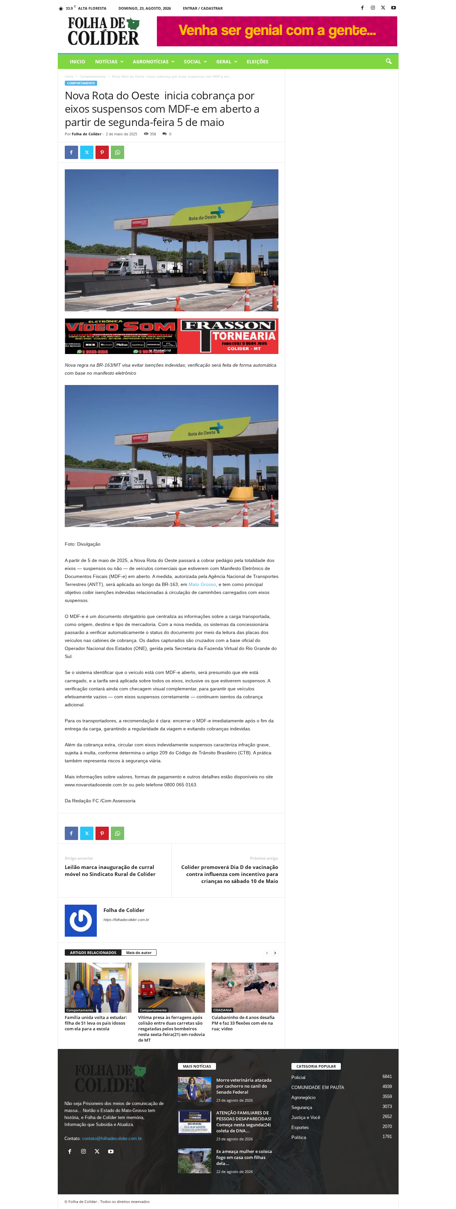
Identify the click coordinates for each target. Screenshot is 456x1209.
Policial (298, 1077)
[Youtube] (394, 8)
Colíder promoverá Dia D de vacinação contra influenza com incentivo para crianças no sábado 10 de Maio (229, 874)
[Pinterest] (102, 152)
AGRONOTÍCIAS (151, 61)
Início (69, 76)
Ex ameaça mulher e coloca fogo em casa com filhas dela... (244, 1157)
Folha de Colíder (86, 133)
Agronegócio (303, 1097)
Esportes (300, 1127)
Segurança (301, 1107)
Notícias (106, 61)
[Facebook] (363, 8)
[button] (388, 61)
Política (298, 1137)
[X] (383, 8)
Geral (223, 61)
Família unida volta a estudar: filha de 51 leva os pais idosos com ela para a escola (96, 1023)
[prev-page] (267, 952)
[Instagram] (373, 8)
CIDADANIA (222, 1010)
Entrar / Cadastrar (203, 8)
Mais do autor (139, 952)
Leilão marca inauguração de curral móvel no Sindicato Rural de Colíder (110, 870)
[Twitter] (86, 152)
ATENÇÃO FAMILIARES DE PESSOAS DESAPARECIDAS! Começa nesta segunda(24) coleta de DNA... (243, 1122)
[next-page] (275, 952)
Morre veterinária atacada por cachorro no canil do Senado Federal (244, 1086)
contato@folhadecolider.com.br (112, 1138)
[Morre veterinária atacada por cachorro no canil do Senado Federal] (194, 1089)
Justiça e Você (305, 1117)
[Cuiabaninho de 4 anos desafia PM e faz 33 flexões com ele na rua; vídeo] (245, 988)
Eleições (257, 61)
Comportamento (93, 76)
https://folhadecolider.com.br (126, 920)
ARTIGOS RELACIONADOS (93, 952)
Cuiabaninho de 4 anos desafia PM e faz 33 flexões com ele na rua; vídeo (243, 1023)
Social (192, 61)
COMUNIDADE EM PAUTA (317, 1087)
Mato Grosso (202, 584)
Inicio (77, 61)
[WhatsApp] (117, 152)
